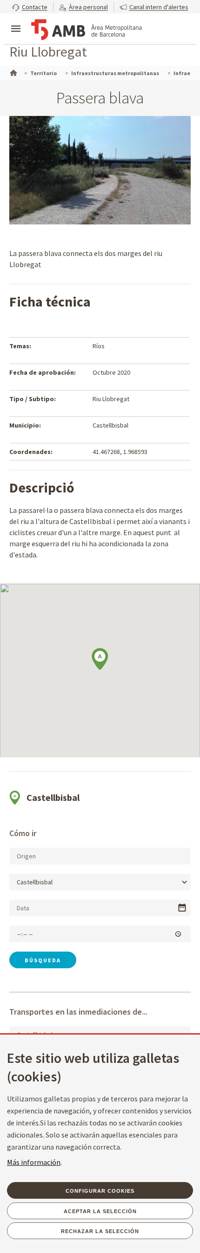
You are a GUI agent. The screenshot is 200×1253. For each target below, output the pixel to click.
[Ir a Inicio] (12, 72)
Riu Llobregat (48, 51)
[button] (29, 7)
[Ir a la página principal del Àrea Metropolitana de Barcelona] (86, 29)
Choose (182, 908)
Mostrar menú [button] (15, 20)
